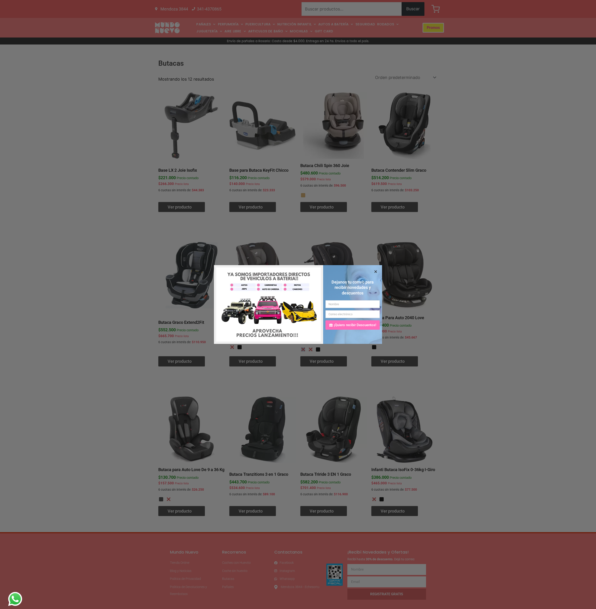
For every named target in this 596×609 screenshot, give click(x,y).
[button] (375, 271)
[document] (298, 304)
